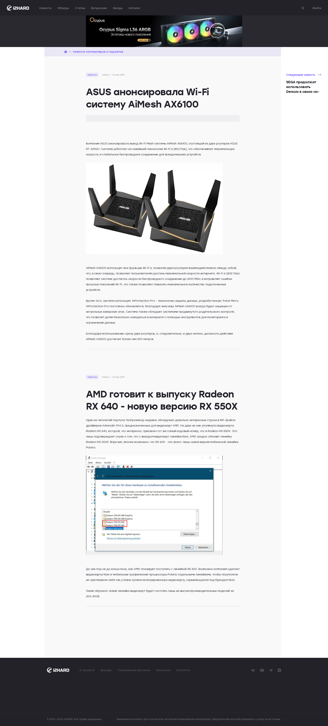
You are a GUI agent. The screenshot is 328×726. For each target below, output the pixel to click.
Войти (317, 8)
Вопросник (99, 8)
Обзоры (63, 8)
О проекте (86, 670)
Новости (45, 8)
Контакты (183, 670)
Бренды (106, 670)
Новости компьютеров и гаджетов (98, 52)
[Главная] (65, 52)
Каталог (134, 8)
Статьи (80, 8)
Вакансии (163, 670)
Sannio (105, 74)
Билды (118, 8)
